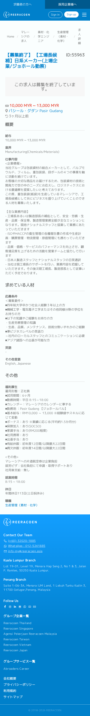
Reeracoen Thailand (17, 623)
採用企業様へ (67, 4)
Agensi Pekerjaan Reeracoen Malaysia (30, 634)
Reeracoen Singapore (18, 628)
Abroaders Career (16, 669)
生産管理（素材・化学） (63, 36)
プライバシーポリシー (19, 684)
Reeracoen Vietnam (17, 645)
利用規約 (9, 691)
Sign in (55, 14)
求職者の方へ (22, 4)
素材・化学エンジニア (43, 36)
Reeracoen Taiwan (16, 639)
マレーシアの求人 (25, 36)
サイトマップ (12, 697)
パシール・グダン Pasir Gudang (36, 110)
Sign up (71, 14)
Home (10, 36)
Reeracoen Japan (15, 650)
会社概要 (9, 678)
